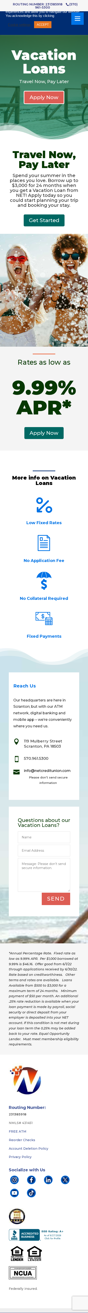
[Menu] (77, 18)
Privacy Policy (20, 1157)
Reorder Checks (22, 1140)
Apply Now (44, 97)
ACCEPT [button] (43, 24)
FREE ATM (17, 1131)
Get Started (44, 220)
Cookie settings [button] (19, 25)
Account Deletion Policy (28, 1149)
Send (56, 898)
